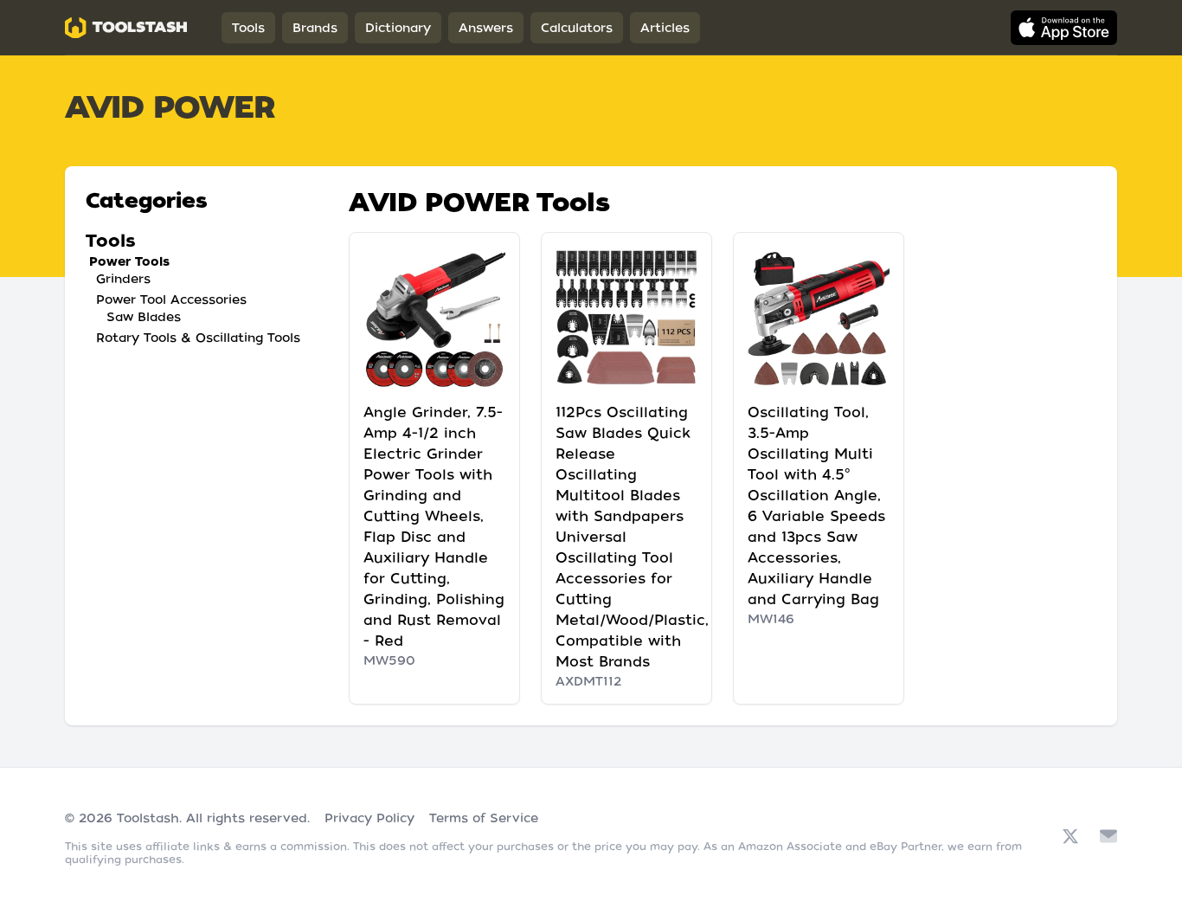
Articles (665, 28)
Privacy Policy (369, 818)
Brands (314, 28)
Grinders (123, 279)
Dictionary (398, 28)
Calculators (577, 28)
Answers (486, 28)
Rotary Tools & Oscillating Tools (198, 338)
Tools (248, 28)
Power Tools (129, 261)
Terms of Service (483, 818)
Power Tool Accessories (171, 299)
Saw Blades (143, 317)
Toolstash (148, 818)
